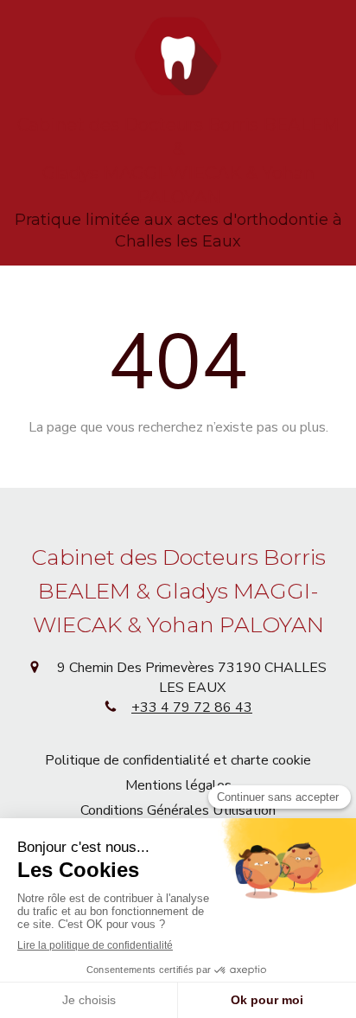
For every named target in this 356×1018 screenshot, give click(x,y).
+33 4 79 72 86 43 (191, 707)
